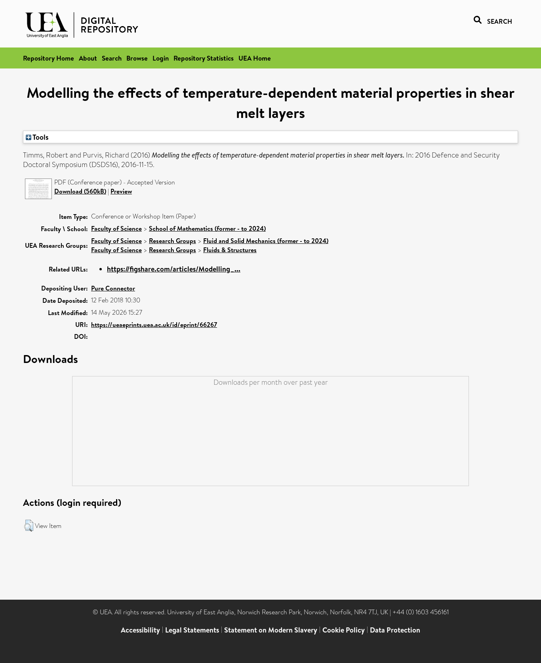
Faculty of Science (116, 228)
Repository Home (48, 58)
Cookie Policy (343, 630)
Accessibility (140, 630)
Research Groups (172, 240)
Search (112, 58)
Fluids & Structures (230, 249)
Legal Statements (192, 630)
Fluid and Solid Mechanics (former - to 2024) (265, 240)
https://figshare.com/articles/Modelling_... (173, 269)
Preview (121, 191)
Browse (137, 58)
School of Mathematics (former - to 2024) (207, 228)
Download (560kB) (80, 191)
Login (160, 58)
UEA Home (254, 58)
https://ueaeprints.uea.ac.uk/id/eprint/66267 (154, 324)
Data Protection (395, 630)
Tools (40, 137)
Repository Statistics (203, 58)
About (88, 58)
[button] (28, 526)
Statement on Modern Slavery (270, 630)
